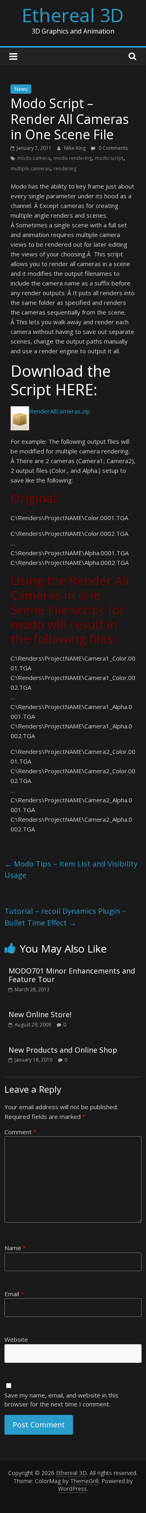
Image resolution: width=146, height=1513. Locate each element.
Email (14, 1294)
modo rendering (73, 158)
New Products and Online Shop (63, 1050)
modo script (109, 158)
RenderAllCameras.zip (59, 411)
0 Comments (112, 148)
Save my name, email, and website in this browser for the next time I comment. (61, 1399)
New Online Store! (40, 1014)
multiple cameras (30, 168)
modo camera (33, 158)
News (21, 89)
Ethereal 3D (73, 14)
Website (16, 1339)
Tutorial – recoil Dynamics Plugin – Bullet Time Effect (65, 917)
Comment (20, 1132)
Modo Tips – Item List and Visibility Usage (70, 869)
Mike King (75, 148)
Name (15, 1248)
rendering (65, 168)
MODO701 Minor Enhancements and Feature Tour (72, 975)
